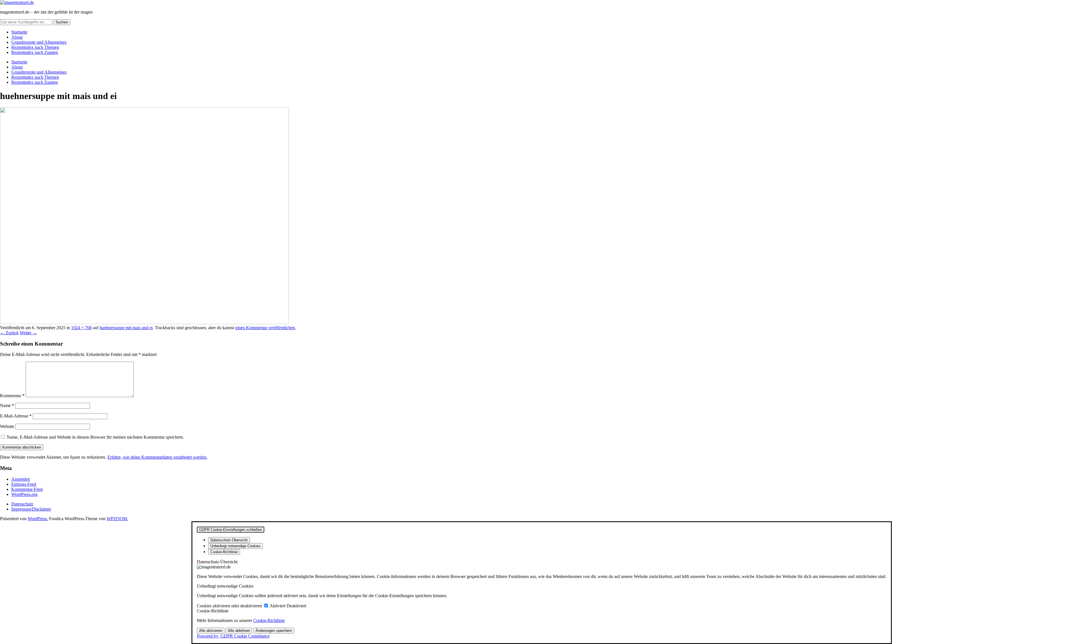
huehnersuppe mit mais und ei (126, 327)
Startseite (19, 32)
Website (7, 426)
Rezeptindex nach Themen (35, 47)
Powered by (233, 636)
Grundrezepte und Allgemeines (39, 42)
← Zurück (9, 332)
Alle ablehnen (239, 630)
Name (7, 405)
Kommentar (12, 395)
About (17, 37)
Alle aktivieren (210, 630)
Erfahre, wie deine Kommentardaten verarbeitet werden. (157, 457)
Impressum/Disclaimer (31, 509)
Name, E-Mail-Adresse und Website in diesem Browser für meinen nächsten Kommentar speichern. (95, 437)
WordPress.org (24, 494)
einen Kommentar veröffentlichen (265, 327)
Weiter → (28, 332)
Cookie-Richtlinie (269, 620)
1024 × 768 (81, 327)
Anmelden (20, 479)
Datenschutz (22, 504)
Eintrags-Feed (23, 484)
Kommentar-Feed (27, 489)
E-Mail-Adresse (16, 416)
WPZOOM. (117, 518)
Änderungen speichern (274, 630)
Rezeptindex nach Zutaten (34, 52)
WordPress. (38, 518)
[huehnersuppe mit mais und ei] (144, 322)
